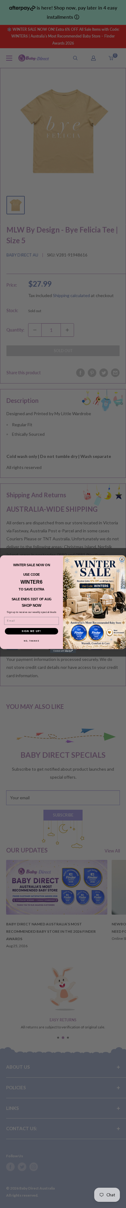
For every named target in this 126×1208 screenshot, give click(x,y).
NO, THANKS (31, 641)
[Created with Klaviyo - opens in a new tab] (63, 651)
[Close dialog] (122, 559)
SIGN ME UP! (31, 631)
